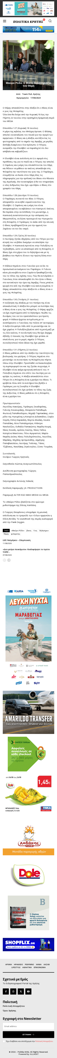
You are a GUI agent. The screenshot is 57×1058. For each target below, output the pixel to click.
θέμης (6, 534)
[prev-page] (4, 560)
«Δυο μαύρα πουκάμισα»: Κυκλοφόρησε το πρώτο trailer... (26, 550)
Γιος (35, 530)
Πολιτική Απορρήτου (44, 1041)
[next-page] (9, 560)
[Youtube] (28, 991)
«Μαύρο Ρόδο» (17, 530)
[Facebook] (6, 991)
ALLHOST (34, 1054)
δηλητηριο (44, 530)
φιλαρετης (15, 534)
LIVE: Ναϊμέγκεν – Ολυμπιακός (17, 540)
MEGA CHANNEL (28, 79)
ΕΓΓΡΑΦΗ (27, 1034)
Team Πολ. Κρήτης (31, 94)
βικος (29, 530)
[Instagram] (13, 991)
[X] (21, 991)
